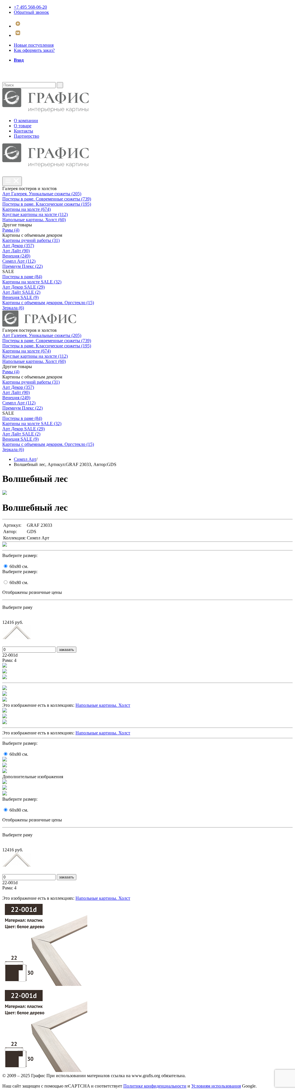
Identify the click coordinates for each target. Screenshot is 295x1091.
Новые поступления (34, 45)
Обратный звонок (31, 12)
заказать (66, 649)
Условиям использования (216, 1086)
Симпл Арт (25, 459)
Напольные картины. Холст (102, 705)
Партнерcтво (26, 136)
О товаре (22, 125)
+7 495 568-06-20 (30, 7)
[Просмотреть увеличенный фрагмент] (4, 666)
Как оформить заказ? (34, 50)
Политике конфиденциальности (154, 1086)
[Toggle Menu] (12, 181)
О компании (26, 120)
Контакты (23, 130)
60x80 (19, 566)
